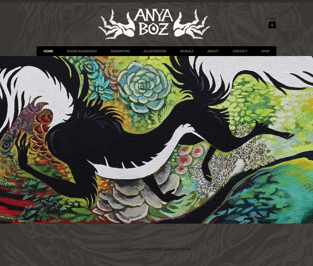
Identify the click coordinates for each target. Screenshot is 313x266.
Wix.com (185, 249)
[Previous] (26, 139)
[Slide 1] (150, 211)
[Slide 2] (158, 211)
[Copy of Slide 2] (154, 211)
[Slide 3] (163, 211)
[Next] (286, 139)
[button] (272, 23)
